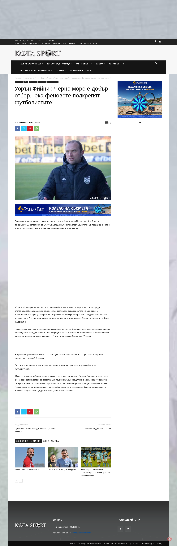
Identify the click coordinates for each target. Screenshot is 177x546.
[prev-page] (16, 481)
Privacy (159, 543)
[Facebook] (155, 41)
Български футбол (31, 78)
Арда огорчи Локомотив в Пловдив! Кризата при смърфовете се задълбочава (96, 472)
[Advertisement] (83, 19)
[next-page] (21, 481)
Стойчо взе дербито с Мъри (97, 428)
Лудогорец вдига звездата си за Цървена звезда (35, 430)
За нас (72, 543)
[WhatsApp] (36, 128)
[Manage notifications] (169, 539)
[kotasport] (38, 53)
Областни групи (147, 543)
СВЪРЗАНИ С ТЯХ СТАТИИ (28, 441)
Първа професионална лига (48, 82)
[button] (156, 63)
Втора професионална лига (115, 543)
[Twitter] (24, 128)
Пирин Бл (33, 82)
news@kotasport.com (81, 532)
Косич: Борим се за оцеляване (27, 470)
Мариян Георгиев (24, 122)
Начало (18, 78)
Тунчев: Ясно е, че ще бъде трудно (62, 470)
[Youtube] (160, 41)
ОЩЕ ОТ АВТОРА (51, 441)
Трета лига (133, 543)
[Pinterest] (30, 128)
